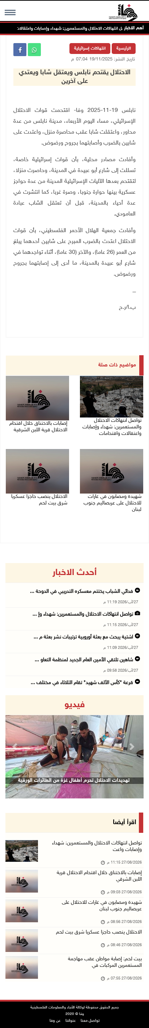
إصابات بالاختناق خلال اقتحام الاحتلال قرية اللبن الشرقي (99, 876)
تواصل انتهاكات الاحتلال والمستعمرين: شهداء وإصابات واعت (97, 846)
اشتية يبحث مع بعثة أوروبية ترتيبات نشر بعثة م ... (83, 637)
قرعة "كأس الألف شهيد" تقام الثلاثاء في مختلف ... (82, 683)
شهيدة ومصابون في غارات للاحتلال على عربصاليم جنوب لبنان (112, 503)
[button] (15, 746)
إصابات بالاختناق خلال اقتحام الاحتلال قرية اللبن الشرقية (38, 426)
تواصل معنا (90, 1021)
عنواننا (70, 1021)
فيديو (74, 705)
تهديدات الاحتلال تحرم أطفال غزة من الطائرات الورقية (73, 780)
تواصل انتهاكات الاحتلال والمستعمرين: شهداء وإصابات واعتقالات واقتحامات (71, 28)
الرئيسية (123, 48)
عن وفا (55, 1021)
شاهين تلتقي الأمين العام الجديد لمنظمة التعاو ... (84, 660)
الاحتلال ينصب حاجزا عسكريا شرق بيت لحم (39, 500)
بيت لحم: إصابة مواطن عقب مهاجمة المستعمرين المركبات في (105, 962)
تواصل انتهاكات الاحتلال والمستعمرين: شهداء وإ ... (83, 614)
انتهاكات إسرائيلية (90, 48)
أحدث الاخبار (74, 572)
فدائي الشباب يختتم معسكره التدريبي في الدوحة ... (81, 591)
